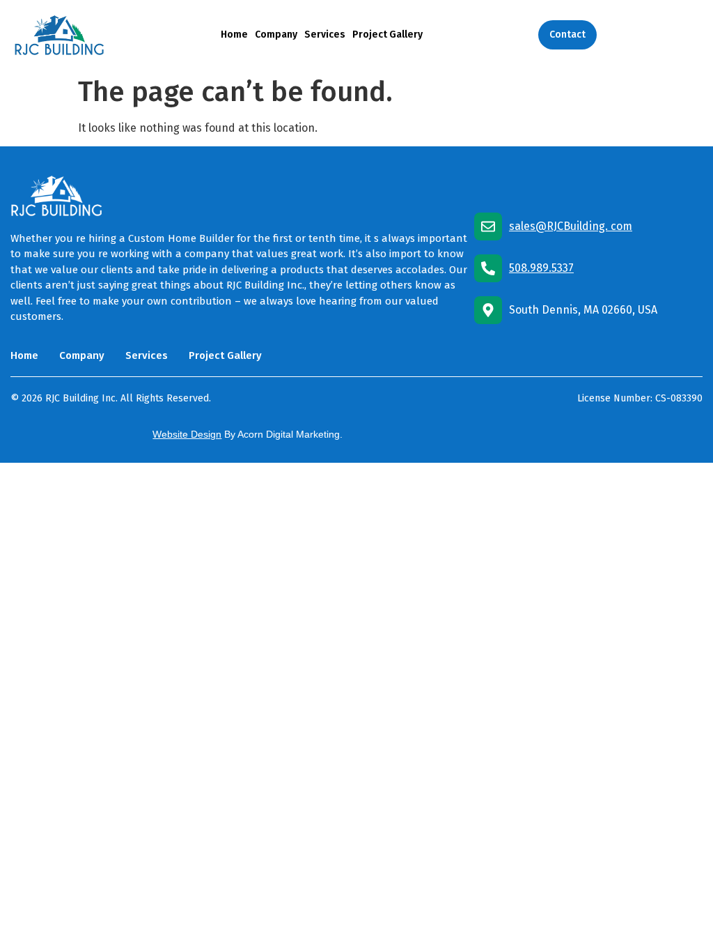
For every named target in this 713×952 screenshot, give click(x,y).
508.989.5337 (541, 268)
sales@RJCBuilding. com (570, 226)
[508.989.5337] (488, 268)
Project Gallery (387, 34)
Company (276, 34)
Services (324, 34)
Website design (186, 434)
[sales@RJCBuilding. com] (488, 226)
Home (234, 34)
